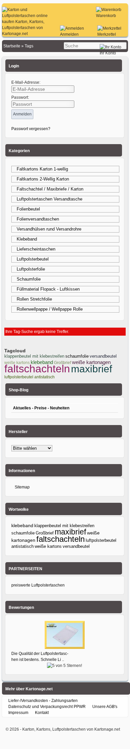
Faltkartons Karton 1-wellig (42, 168)
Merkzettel (106, 34)
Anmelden (69, 34)
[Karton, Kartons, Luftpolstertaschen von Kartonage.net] (27, 33)
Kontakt (42, 712)
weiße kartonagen (91, 362)
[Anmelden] (72, 28)
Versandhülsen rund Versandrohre (49, 229)
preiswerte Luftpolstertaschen (38, 585)
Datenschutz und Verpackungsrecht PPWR (47, 706)
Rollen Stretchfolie (34, 299)
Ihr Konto (108, 53)
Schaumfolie (29, 279)
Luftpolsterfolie (31, 269)
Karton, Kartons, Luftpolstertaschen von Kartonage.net (71, 729)
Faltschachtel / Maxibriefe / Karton (50, 189)
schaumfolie (77, 356)
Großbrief (45, 532)
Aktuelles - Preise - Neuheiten (41, 408)
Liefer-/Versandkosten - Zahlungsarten (43, 700)
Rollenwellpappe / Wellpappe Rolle (50, 309)
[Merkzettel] (109, 28)
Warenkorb (106, 15)
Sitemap (22, 487)
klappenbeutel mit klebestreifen (34, 356)
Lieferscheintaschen (36, 249)
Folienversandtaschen (38, 219)
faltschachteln (37, 369)
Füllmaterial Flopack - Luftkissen (48, 289)
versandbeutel (103, 356)
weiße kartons (48, 546)
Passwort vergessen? (30, 128)
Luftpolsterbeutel (33, 259)
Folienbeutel (28, 209)
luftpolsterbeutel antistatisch (29, 377)
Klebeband (27, 239)
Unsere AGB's (104, 706)
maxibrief (91, 368)
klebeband (42, 362)
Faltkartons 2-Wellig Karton (43, 178)
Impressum (18, 712)
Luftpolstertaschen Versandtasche (49, 199)
